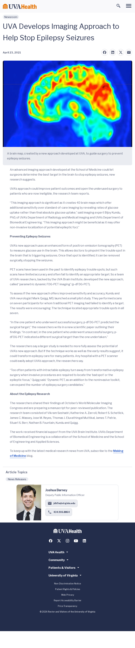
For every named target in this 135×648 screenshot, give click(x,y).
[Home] (20, 6)
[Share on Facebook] (104, 52)
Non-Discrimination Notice (67, 583)
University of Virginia (63, 575)
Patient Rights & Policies (67, 589)
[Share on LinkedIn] (112, 52)
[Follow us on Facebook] (51, 541)
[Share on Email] (129, 52)
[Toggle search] (118, 6)
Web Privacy (67, 595)
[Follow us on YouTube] (76, 541)
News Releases (17, 479)
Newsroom (10, 16)
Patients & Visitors (62, 567)
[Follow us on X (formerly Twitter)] (59, 541)
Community (57, 560)
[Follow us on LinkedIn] (84, 541)
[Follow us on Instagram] (67, 541)
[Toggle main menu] (129, 6)
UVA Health (56, 552)
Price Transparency (67, 606)
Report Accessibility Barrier (67, 600)
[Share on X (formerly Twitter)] (120, 52)
